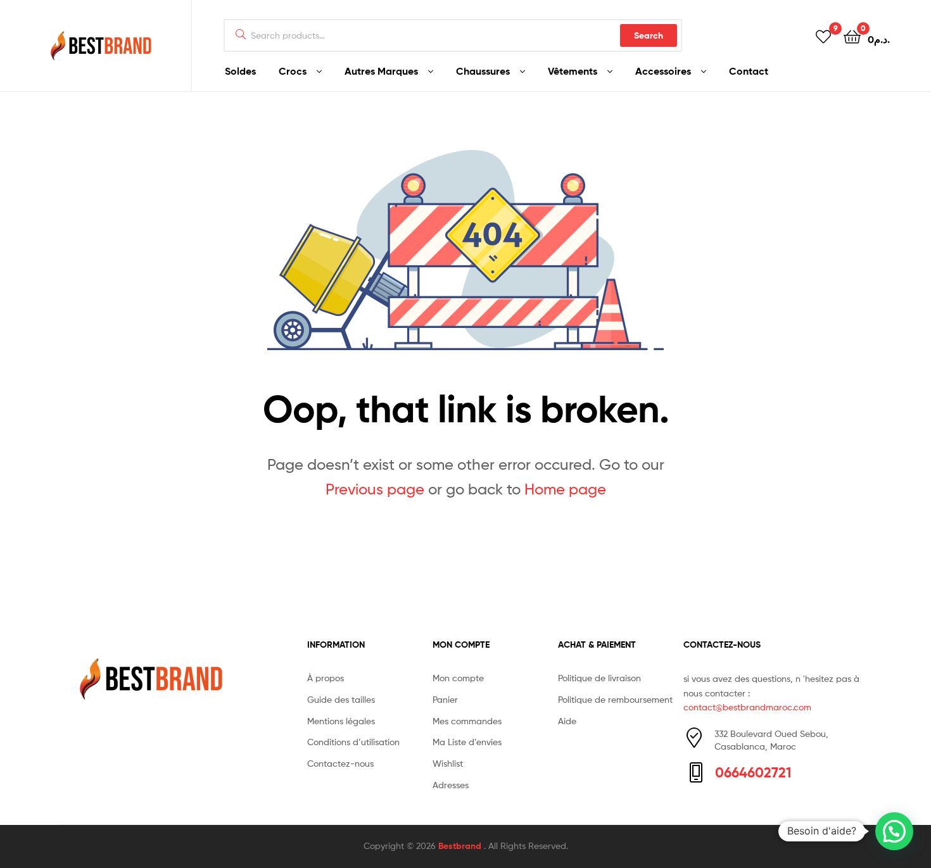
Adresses (451, 784)
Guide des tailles (341, 699)
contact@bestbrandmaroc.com (747, 706)
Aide (567, 720)
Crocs (293, 71)
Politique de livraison (599, 677)
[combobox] (453, 35)
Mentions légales (341, 720)
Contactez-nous (340, 763)
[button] (894, 831)
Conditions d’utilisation (353, 741)
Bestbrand (461, 846)
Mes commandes (467, 720)
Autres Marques (381, 71)
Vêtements (572, 71)
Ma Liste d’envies (467, 741)
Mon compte (458, 677)
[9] (823, 35)
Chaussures (483, 71)
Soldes (240, 71)
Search (648, 35)
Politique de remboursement (615, 699)
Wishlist (448, 763)
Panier (445, 699)
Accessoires (663, 71)
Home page (565, 489)
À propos (325, 677)
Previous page (375, 489)
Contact (748, 71)
